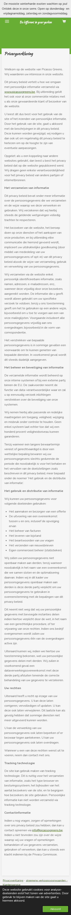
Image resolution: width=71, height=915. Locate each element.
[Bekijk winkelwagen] (64, 21)
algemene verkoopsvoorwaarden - (47, 880)
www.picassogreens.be (19, 92)
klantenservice (11, 884)
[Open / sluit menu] (7, 21)
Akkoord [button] (55, 909)
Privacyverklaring (13, 880)
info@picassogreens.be (47, 830)
